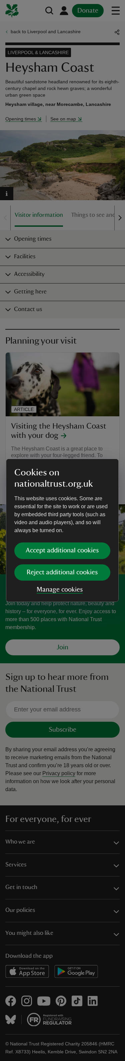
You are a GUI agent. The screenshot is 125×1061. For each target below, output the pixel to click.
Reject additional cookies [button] (62, 572)
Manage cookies (60, 589)
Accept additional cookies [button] (62, 550)
